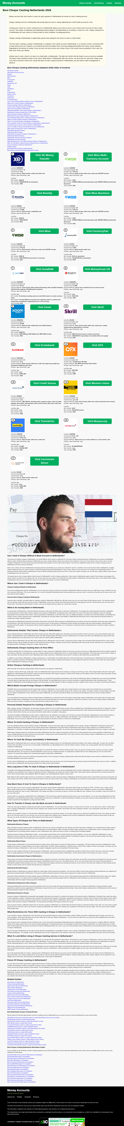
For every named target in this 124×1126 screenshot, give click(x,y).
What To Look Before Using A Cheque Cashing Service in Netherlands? (27, 143)
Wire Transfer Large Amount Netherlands (19, 996)
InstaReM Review (22, 1026)
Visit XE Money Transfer (44, 157)
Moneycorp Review (23, 1043)
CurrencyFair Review (24, 1025)
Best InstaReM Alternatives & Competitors (19, 1064)
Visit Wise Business (97, 193)
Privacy (36, 1097)
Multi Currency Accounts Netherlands (18, 995)
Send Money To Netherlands (15, 982)
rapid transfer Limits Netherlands (16, 989)
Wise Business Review (25, 1021)
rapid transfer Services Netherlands (17, 986)
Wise (8, 78)
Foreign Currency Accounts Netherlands (18, 998)
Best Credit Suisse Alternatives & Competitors (20, 1074)
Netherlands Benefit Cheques (15, 135)
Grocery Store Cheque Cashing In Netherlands (20, 107)
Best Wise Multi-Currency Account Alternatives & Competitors (24, 1054)
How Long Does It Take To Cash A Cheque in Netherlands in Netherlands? (28, 123)
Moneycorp (10, 97)
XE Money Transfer (12, 70)
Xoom (9, 85)
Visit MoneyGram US (97, 269)
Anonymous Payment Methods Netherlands (19, 1005)
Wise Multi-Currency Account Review (33, 1017)
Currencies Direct (12, 99)
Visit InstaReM (44, 269)
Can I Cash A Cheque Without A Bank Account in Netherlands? (25, 101)
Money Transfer (85, 3)
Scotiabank (10, 88)
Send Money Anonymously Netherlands (18, 991)
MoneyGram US (12, 83)
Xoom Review (20, 1030)
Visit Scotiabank (44, 345)
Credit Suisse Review (24, 1037)
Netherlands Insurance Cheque (16, 139)
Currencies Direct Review (26, 1044)
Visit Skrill (97, 307)
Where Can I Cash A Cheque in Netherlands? (20, 103)
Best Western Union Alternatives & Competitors (20, 1076)
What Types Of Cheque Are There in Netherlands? (21, 128)
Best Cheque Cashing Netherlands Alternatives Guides (23, 150)
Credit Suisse (11, 92)
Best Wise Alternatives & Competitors (18, 1060)
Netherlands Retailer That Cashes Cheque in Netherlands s (24, 110)
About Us (11, 1097)
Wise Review (19, 1023)
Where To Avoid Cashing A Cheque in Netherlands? (22, 119)
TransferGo (10, 96)
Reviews (118, 3)
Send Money (99, 3)
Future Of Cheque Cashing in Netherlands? (19, 145)
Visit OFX (97, 345)
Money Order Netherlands (14, 987)
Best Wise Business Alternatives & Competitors (20, 1058)
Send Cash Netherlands (14, 1000)
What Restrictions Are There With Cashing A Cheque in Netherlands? (27, 141)
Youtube (27, 1097)
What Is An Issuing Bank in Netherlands (18, 108)
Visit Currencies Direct (44, 461)
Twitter (19, 1097)
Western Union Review (25, 1039)
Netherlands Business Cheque (16, 130)
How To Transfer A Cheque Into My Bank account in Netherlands (25, 126)
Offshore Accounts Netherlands (16, 1007)
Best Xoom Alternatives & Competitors (18, 1067)
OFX (8, 90)
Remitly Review (21, 1019)
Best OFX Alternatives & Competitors (17, 1073)
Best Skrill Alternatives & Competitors (18, 1069)
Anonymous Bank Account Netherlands (18, 1002)
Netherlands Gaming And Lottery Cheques (19, 137)
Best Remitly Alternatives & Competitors (18, 1056)
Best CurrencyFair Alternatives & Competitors (20, 1062)
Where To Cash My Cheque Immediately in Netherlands (23, 121)
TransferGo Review (23, 1041)
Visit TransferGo (44, 421)
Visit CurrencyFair (97, 231)
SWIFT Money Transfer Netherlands (17, 1009)
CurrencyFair (11, 79)
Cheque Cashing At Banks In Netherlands (19, 105)
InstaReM (10, 81)
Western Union (11, 94)
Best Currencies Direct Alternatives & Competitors (21, 1082)
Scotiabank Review (23, 1034)
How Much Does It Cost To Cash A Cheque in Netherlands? (24, 125)
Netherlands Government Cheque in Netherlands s (21, 134)
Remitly (9, 74)
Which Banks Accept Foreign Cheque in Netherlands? (22, 116)
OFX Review (19, 1035)
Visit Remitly (44, 193)
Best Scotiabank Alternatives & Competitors (19, 1071)
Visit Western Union (97, 383)
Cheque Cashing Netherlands (15, 984)
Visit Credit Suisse (44, 383)
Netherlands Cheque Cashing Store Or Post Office (21, 112)
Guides (109, 3)
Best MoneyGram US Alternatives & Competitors (21, 1065)
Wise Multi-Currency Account (15, 72)
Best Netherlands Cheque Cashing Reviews (19, 148)
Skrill (8, 87)
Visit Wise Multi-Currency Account (97, 157)
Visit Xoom (44, 307)
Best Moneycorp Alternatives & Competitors (19, 1080)
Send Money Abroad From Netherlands (18, 1004)
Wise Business (11, 76)
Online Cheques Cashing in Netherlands (18, 114)
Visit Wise (44, 231)
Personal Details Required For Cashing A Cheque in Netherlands (25, 117)
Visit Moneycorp (97, 421)
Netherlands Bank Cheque (15, 132)
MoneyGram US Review (26, 1028)
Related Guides (11, 146)
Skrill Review (19, 1032)
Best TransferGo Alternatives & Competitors (19, 1078)
